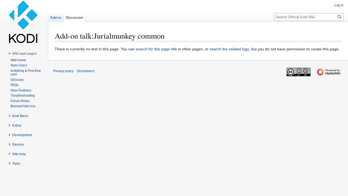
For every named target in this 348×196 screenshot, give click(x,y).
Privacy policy (63, 71)
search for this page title (156, 49)
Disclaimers (85, 71)
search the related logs (229, 49)
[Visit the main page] (24, 22)
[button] (24, 54)
